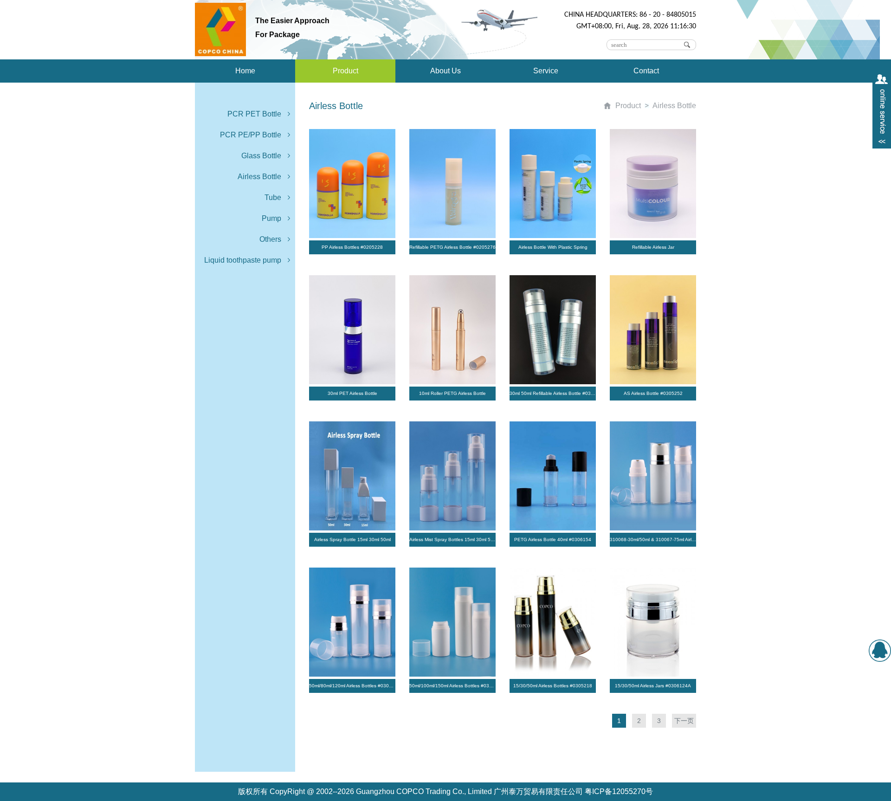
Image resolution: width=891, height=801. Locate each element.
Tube (273, 197)
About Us (445, 71)
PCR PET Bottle (254, 114)
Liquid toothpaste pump (242, 260)
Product (345, 71)
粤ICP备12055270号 (619, 791)
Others (270, 239)
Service (545, 71)
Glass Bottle (261, 156)
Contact (646, 71)
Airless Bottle (259, 177)
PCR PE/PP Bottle (250, 135)
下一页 (684, 720)
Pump (271, 218)
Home (245, 71)
